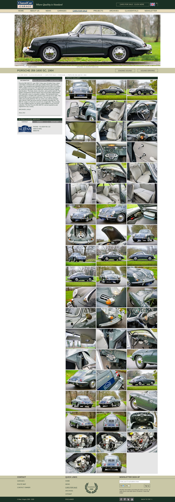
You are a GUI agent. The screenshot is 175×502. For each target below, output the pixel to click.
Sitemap (68, 494)
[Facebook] (121, 499)
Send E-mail (37, 128)
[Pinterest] (125, 499)
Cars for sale (80, 11)
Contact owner (23, 487)
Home (21, 11)
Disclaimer (69, 499)
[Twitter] (128, 499)
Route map (21, 484)
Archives (114, 11)
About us (34, 11)
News (48, 11)
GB (121, 486)
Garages (61, 11)
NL (127, 486)
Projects (98, 11)
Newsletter (151, 11)
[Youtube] (132, 499)
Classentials (131, 11)
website (36, 130)
